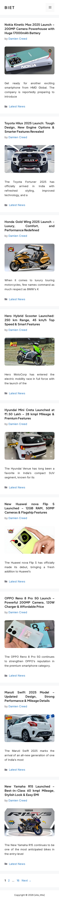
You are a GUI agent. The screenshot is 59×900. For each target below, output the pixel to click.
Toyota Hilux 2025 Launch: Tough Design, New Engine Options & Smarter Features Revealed (29, 127)
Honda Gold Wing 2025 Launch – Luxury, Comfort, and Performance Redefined (29, 226)
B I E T (9, 7)
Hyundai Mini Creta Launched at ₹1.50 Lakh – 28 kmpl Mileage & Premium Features (29, 414)
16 (18, 880)
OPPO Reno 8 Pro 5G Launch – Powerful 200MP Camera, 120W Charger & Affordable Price (29, 602)
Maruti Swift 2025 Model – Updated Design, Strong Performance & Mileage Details (29, 696)
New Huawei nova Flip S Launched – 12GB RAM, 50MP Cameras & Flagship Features (29, 508)
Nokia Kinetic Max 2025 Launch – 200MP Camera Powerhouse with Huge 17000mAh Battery (29, 29)
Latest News (17, 106)
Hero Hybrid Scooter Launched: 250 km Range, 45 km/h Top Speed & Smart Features (29, 320)
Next (26, 880)
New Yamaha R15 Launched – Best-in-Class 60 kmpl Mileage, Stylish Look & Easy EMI (29, 790)
